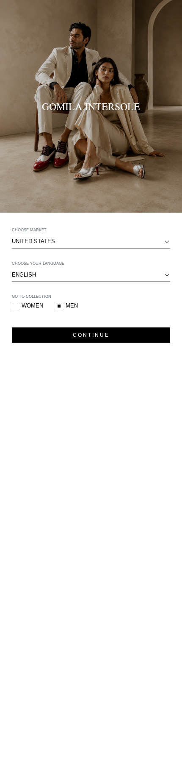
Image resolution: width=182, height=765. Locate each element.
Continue (91, 335)
